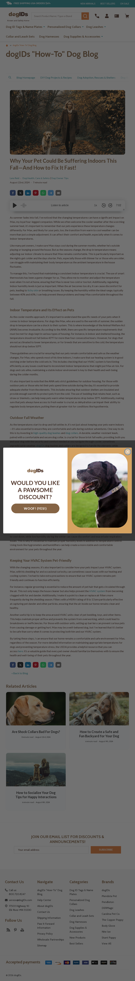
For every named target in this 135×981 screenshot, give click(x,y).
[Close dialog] (128, 452)
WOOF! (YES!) (35, 508)
